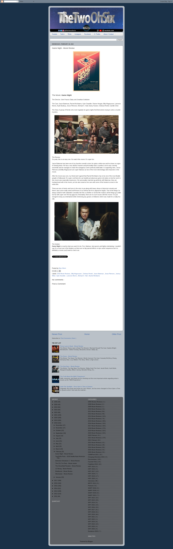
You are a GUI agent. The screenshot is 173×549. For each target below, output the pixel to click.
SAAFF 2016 (92, 488)
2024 (56, 407)
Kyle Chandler (61, 276)
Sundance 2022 (93, 531)
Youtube (54, 34)
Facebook (87, 34)
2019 (56, 420)
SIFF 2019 (91, 514)
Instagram (78, 34)
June (57, 441)
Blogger (90, 541)
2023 (56, 409)
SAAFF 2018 (92, 490)
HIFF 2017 (91, 471)
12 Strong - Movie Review (63, 468)
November (59, 428)
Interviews (91, 481)
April (57, 446)
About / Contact (109, 34)
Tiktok (69, 34)
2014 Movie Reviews (95, 418)
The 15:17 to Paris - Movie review (66, 463)
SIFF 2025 (91, 526)
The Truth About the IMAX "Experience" (72, 376)
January (58, 477)
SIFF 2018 (91, 512)
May (57, 443)
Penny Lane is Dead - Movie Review (71, 346)
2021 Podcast (92, 440)
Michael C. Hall (83, 276)
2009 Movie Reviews (95, 406)
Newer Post (57, 334)
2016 (56, 483)
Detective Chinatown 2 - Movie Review (67, 461)
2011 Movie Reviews (94, 411)
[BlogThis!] (55, 271)
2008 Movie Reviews (95, 404)
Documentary (92, 459)
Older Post (116, 334)
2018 (56, 423)
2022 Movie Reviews (95, 442)
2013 (56, 491)
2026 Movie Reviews (95, 452)
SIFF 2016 (91, 507)
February (59, 451)
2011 (56, 496)
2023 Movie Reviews (95, 445)
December (59, 425)
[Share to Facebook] (60, 271)
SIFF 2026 (91, 529)
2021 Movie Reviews (95, 437)
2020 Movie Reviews (95, 433)
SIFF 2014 (91, 502)
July (57, 438)
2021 (56, 415)
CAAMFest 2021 (93, 454)
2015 (56, 486)
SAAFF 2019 (92, 493)
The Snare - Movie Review (68, 356)
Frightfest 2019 (93, 464)
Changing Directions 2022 (96, 457)
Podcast (91, 485)
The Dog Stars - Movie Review (69, 366)
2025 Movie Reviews (95, 450)
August (58, 435)
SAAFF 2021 (92, 495)
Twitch (62, 34)
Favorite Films (92, 462)
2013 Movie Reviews (95, 416)
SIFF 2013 (91, 500)
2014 (56, 488)
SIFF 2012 (91, 497)
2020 (56, 417)
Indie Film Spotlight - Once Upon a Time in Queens (76, 386)
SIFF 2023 (91, 521)
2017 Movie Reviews (95, 426)
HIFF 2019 (91, 476)
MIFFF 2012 (92, 483)
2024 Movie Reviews (95, 447)
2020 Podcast (92, 435)
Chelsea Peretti (88, 273)
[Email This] (53, 271)
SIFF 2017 (91, 509)
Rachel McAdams (94, 276)
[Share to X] (58, 271)
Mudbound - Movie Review (63, 471)
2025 (56, 404)
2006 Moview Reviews (95, 402)
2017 (56, 480)
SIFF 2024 (91, 524)
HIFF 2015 (91, 466)
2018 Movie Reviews (64, 273)
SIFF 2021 (91, 517)
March (58, 449)
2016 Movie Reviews (95, 423)
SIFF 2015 (91, 505)
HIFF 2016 (91, 469)
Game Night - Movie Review (64, 454)
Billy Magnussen (76, 273)
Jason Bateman (99, 273)
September (59, 433)
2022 (56, 412)
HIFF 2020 (91, 478)
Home (87, 334)
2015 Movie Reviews (95, 421)
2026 (56, 402)
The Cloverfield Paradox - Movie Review (68, 466)
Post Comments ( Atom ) (68, 338)
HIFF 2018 (91, 473)
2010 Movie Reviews (95, 409)
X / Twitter (97, 34)
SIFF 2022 (91, 519)
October (58, 430)
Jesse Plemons (110, 273)
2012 (56, 493)
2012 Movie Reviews (95, 414)
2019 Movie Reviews (95, 430)
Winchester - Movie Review (64, 474)
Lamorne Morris (72, 276)
